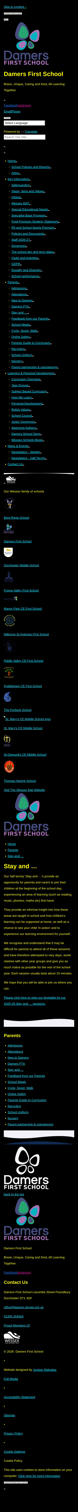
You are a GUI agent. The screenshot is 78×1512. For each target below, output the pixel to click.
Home (12, 844)
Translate (31, 131)
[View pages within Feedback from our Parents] (49, 319)
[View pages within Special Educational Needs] (48, 210)
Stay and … (16, 856)
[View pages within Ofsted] (21, 198)
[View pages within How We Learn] (32, 398)
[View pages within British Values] (30, 410)
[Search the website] (4, 146)
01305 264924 (13, 1316)
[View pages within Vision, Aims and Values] (44, 192)
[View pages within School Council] (32, 416)
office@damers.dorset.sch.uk (23, 1307)
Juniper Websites (44, 1369)
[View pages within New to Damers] (33, 301)
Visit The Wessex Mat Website (24, 790)
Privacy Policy (13, 1433)
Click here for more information (39, 1476)
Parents (13, 850)
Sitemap (9, 1415)
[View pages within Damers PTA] (29, 307)
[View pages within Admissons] (27, 289)
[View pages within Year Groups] (29, 386)
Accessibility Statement (19, 1397)
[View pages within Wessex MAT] (30, 204)
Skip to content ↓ (15, 7)
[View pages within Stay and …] (28, 313)
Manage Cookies (16, 1482)
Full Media (11, 1379)
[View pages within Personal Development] (43, 404)
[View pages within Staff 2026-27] (30, 240)
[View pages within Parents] (19, 283)
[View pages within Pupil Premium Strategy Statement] (59, 222)
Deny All (24, 1482)
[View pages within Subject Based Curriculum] (47, 392)
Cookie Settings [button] (14, 1451)
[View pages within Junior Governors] (36, 422)
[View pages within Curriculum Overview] (40, 380)
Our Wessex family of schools (13, 13)
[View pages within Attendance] (27, 295)
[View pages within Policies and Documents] (45, 234)
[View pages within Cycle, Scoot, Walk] (37, 331)
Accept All (7, 1482)
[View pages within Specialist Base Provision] (46, 216)
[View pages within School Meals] (30, 325)
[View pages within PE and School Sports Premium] (55, 228)
